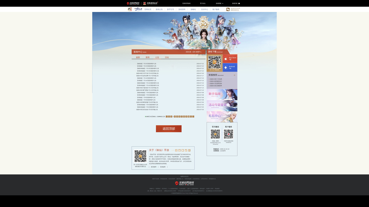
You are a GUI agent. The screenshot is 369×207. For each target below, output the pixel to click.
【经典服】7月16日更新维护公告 (146, 80)
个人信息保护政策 (173, 188)
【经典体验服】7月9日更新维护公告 (147, 95)
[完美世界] (184, 186)
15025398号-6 (200, 191)
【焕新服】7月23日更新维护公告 (146, 63)
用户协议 (164, 188)
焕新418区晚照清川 (216, 81)
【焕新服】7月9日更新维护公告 (145, 100)
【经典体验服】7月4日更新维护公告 (147, 104)
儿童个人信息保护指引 (192, 188)
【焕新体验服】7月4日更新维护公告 (147, 107)
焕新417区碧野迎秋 (216, 83)
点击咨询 (223, 151)
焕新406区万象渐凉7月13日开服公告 (147, 88)
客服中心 (152, 188)
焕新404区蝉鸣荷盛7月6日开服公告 (147, 102)
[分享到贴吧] (176, 150)
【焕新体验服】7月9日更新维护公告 (147, 92)
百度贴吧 (162, 167)
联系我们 (158, 188)
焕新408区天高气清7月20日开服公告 (147, 73)
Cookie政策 (182, 188)
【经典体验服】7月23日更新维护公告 (147, 71)
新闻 (148, 57)
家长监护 (202, 188)
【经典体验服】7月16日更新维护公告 (147, 85)
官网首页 (147, 9)
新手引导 (170, 9)
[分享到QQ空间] (179, 150)
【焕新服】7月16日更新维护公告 (146, 78)
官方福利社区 (152, 3)
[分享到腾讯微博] (183, 150)
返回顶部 (169, 128)
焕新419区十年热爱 (216, 79)
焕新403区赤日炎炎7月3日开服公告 (147, 109)
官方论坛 (202, 3)
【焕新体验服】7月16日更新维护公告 (147, 83)
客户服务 (215, 9)
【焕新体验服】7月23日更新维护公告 (147, 68)
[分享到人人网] (189, 150)
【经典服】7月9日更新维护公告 (145, 97)
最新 (138, 57)
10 (188, 116)
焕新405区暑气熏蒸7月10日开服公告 (147, 90)
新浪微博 (153, 167)
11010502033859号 (217, 191)
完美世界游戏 (133, 3)
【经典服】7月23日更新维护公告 (146, 66)
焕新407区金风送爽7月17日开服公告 (147, 75)
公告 (157, 57)
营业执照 (217, 188)
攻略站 (193, 9)
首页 (194, 52)
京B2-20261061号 (186, 191)
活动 (167, 57)
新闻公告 (159, 9)
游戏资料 (181, 9)
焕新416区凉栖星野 (216, 85)
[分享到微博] (186, 150)
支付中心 (204, 9)
